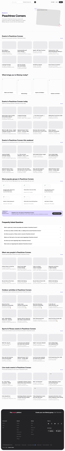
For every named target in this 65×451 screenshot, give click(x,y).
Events (18, 425)
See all (61, 38)
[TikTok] (61, 424)
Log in (3, 425)
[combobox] (28, 2)
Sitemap (18, 438)
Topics (18, 427)
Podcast (32, 434)
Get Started (57, 412)
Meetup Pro (33, 427)
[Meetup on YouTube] (55, 424)
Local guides (19, 434)
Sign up (3, 423)
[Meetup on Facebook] (48, 424)
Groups (18, 423)
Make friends (19, 436)
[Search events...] (35, 2)
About (32, 423)
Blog (32, 425)
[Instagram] (58, 424)
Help (3, 427)
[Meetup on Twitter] (52, 424)
